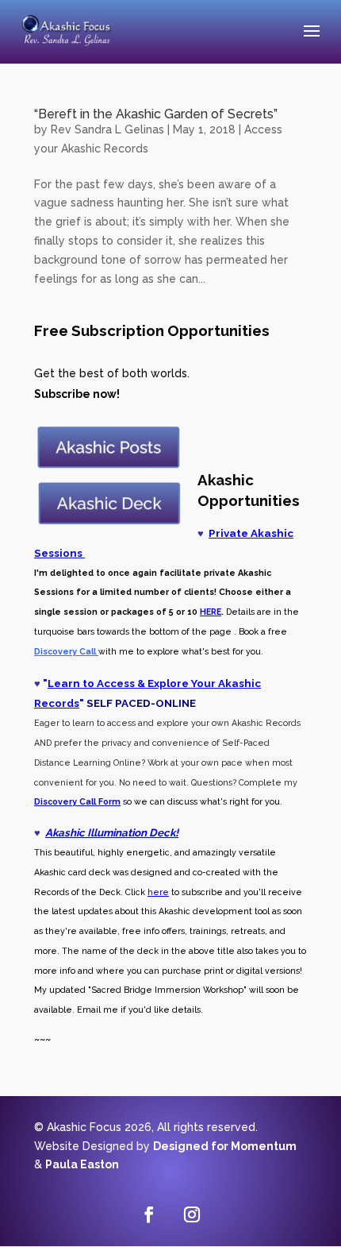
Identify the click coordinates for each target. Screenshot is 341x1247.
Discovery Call (65, 801)
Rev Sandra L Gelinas (107, 129)
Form (108, 801)
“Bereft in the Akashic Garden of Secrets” (156, 114)
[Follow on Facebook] (149, 1214)
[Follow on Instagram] (192, 1214)
